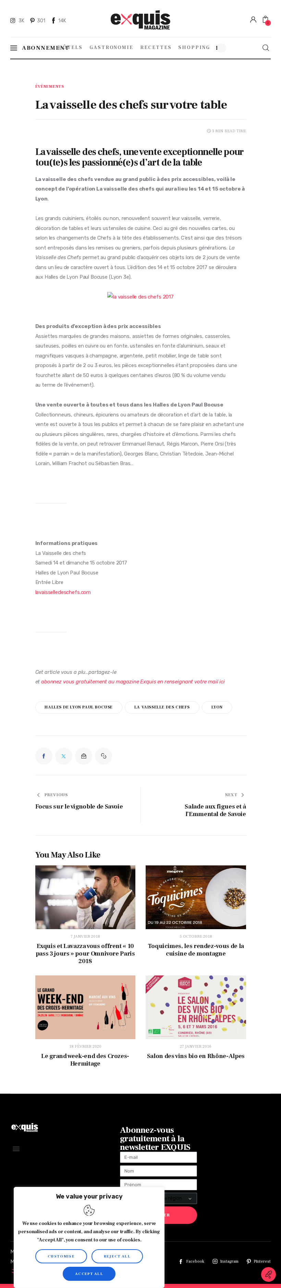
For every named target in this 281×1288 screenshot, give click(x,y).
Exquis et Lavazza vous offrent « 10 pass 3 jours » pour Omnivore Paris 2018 (85, 954)
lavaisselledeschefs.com (63, 592)
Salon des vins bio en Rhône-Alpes (196, 1056)
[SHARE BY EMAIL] (83, 756)
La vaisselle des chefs (162, 707)
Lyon (216, 707)
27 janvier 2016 (195, 1046)
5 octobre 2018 (196, 936)
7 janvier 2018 (85, 936)
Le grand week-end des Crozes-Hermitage (85, 1060)
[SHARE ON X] (63, 756)
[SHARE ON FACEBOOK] (43, 756)
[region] (89, 1237)
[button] (103, 756)
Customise (61, 1256)
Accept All (89, 1273)
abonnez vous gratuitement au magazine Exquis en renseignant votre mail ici (133, 682)
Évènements (49, 86)
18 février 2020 (85, 1046)
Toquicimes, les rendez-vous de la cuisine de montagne (196, 950)
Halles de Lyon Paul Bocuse (79, 707)
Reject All (117, 1256)
